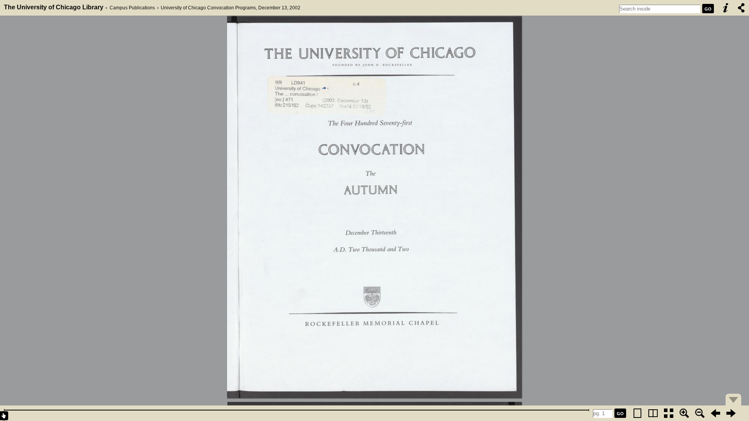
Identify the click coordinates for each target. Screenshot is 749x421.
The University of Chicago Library (53, 7)
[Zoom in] (684, 413)
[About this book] (725, 8)
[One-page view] (637, 413)
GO (708, 9)
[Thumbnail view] (668, 413)
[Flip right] (731, 413)
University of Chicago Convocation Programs (208, 8)
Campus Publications (132, 8)
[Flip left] (715, 413)
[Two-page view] (653, 413)
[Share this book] (741, 8)
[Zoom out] (700, 413)
